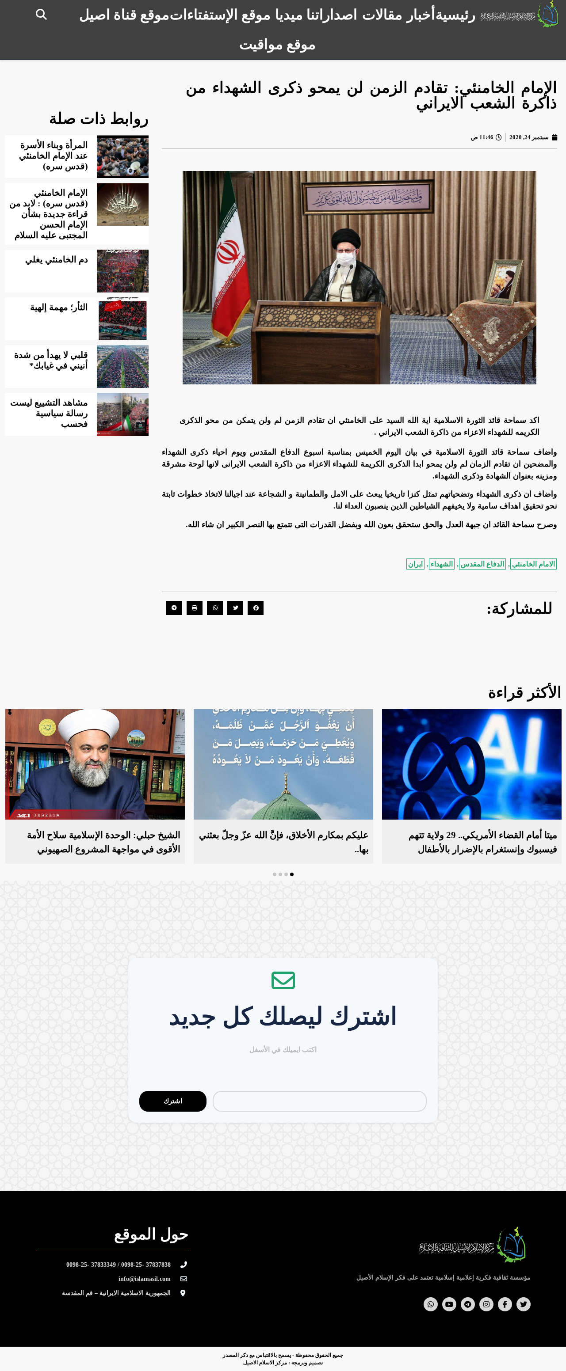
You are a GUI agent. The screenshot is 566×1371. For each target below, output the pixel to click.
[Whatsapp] (431, 1304)
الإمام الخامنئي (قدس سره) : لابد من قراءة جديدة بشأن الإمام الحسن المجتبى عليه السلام (48, 214)
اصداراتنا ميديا (316, 15)
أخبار (421, 15)
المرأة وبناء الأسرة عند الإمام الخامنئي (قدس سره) (53, 155)
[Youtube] (449, 1304)
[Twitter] (523, 1304)
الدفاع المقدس (482, 564)
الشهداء (442, 564)
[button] (41, 14)
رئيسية (455, 15)
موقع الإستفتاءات (220, 15)
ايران (415, 564)
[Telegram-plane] (468, 1304)
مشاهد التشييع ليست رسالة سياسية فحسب (49, 413)
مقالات (382, 15)
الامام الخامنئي (533, 564)
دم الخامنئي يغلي (56, 259)
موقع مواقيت (277, 44)
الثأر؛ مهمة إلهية (59, 307)
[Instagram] (486, 1304)
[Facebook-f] (505, 1304)
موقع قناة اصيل (124, 15)
